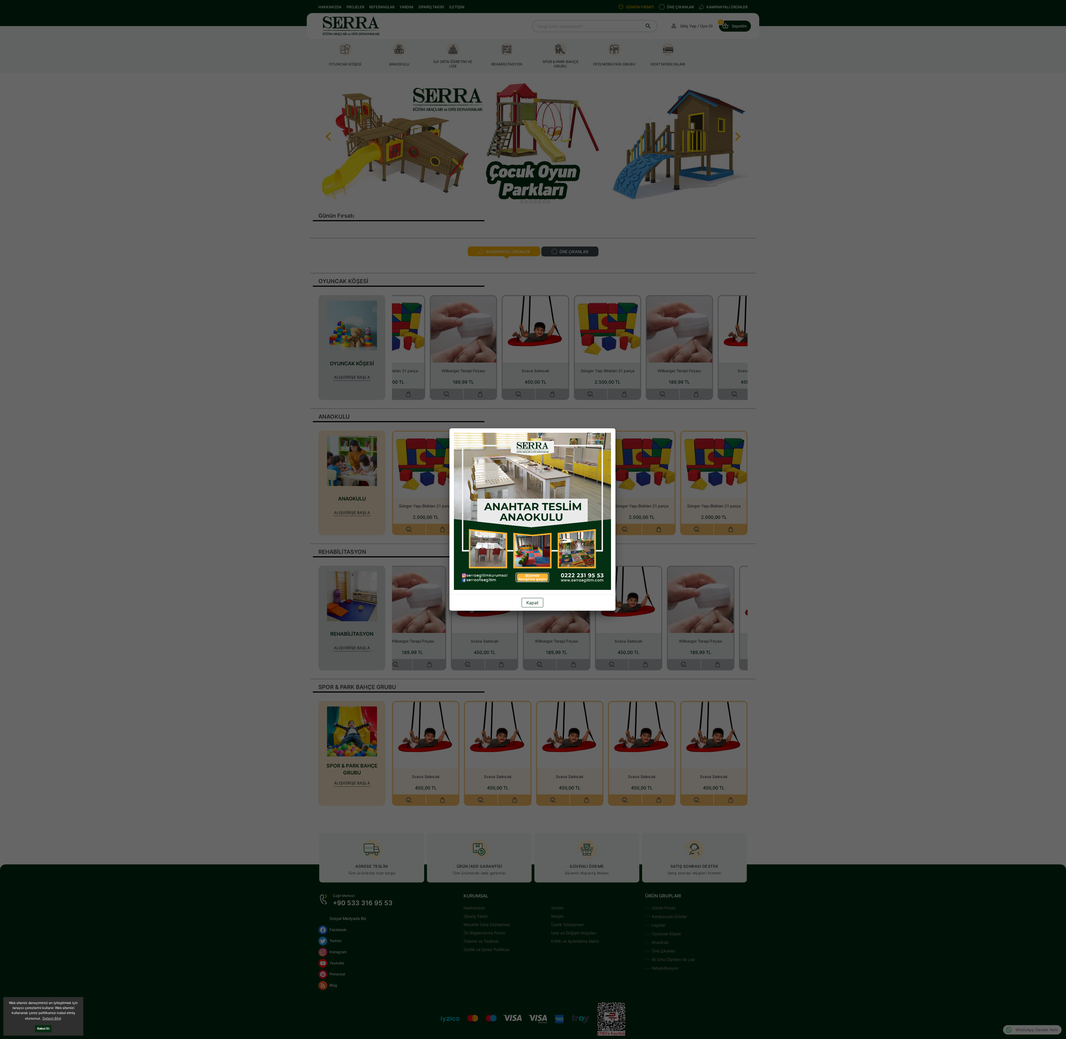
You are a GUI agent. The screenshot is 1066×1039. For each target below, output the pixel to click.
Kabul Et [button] (43, 1028)
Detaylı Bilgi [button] (51, 1018)
